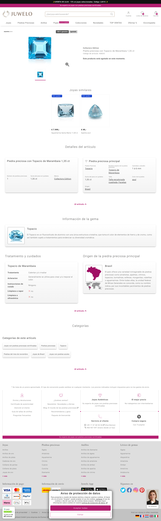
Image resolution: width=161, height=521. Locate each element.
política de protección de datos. (93, 503)
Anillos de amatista (89, 461)
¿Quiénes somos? (61, 400)
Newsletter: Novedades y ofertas (61, 404)
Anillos (44, 23)
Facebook (129, 490)
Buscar (112, 14)
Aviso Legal (46, 512)
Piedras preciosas (48, 346)
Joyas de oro (8, 472)
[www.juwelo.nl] (147, 516)
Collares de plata (9, 469)
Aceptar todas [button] (80, 508)
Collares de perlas (10, 465)
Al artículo (79, 204)
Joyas (8, 23)
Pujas (61, 23)
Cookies (34, 512)
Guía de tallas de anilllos (22, 412)
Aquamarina (47, 457)
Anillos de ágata (87, 453)
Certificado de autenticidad (22, 404)
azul (134, 179)
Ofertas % (132, 23)
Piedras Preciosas (26, 23)
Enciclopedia (149, 23)
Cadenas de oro (9, 461)
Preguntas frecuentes (22, 415)
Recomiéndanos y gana (61, 412)
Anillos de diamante (89, 450)
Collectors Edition (62, 178)
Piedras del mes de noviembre (16, 354)
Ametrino (124, 469)
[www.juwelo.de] (137, 516)
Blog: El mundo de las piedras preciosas (59, 408)
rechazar (99, 499)
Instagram (135, 490)
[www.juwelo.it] (156, 516)
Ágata (44, 450)
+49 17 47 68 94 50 (95, 425)
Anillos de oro (8, 453)
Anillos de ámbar (88, 465)
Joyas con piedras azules (59, 354)
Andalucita (124, 472)
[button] (128, 14)
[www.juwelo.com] (151, 516)
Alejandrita (124, 457)
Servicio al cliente (100, 421)
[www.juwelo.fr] (142, 516)
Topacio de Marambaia (114, 171)
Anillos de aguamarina (90, 457)
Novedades (98, 23)
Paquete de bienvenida (61, 415)
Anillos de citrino (88, 472)
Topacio (89, 168)
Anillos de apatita (88, 469)
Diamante (46, 472)
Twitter (123, 490)
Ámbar (123, 465)
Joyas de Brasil (38, 354)
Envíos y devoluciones (22, 400)
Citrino (44, 461)
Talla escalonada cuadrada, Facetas (117, 181)
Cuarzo (45, 465)
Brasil (87, 189)
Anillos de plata (9, 457)
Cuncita (45, 469)
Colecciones (81, 23)
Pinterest (142, 490)
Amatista (45, 453)
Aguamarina (125, 453)
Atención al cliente (22, 408)
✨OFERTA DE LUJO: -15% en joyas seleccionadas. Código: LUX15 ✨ (80, 2)
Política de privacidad (18, 512)
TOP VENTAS (116, 23)
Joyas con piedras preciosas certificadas (20, 346)
